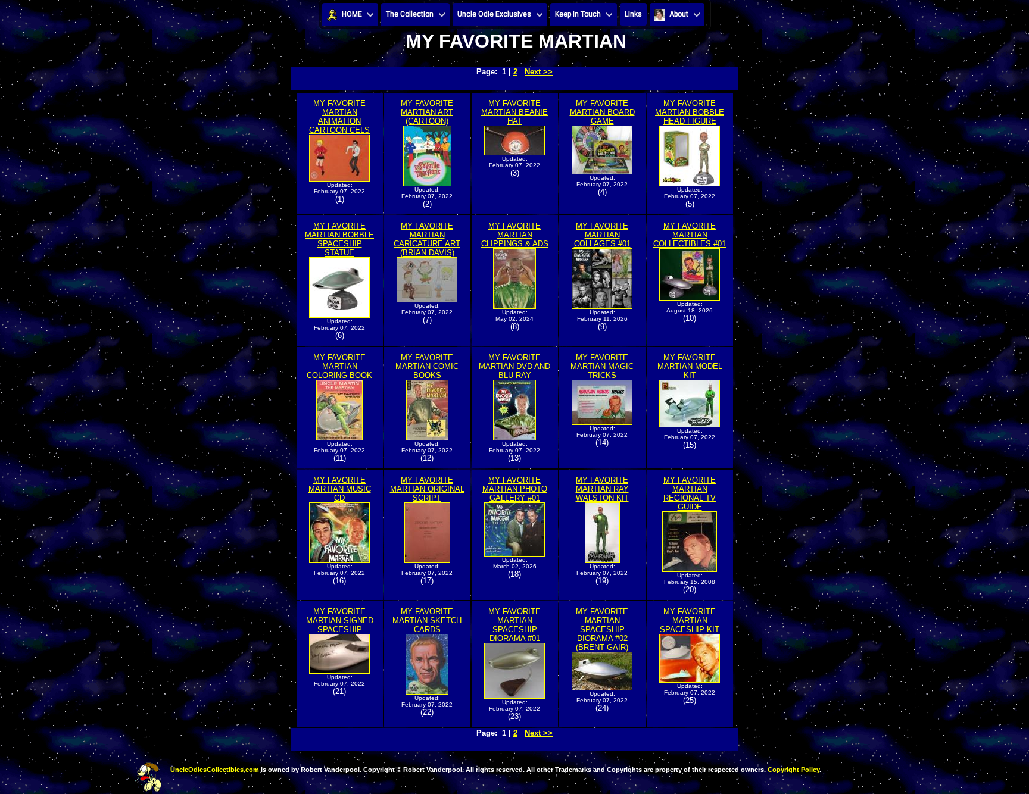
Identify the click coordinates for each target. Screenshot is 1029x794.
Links (633, 14)
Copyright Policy (793, 769)
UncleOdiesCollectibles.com (214, 769)
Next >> (539, 71)
